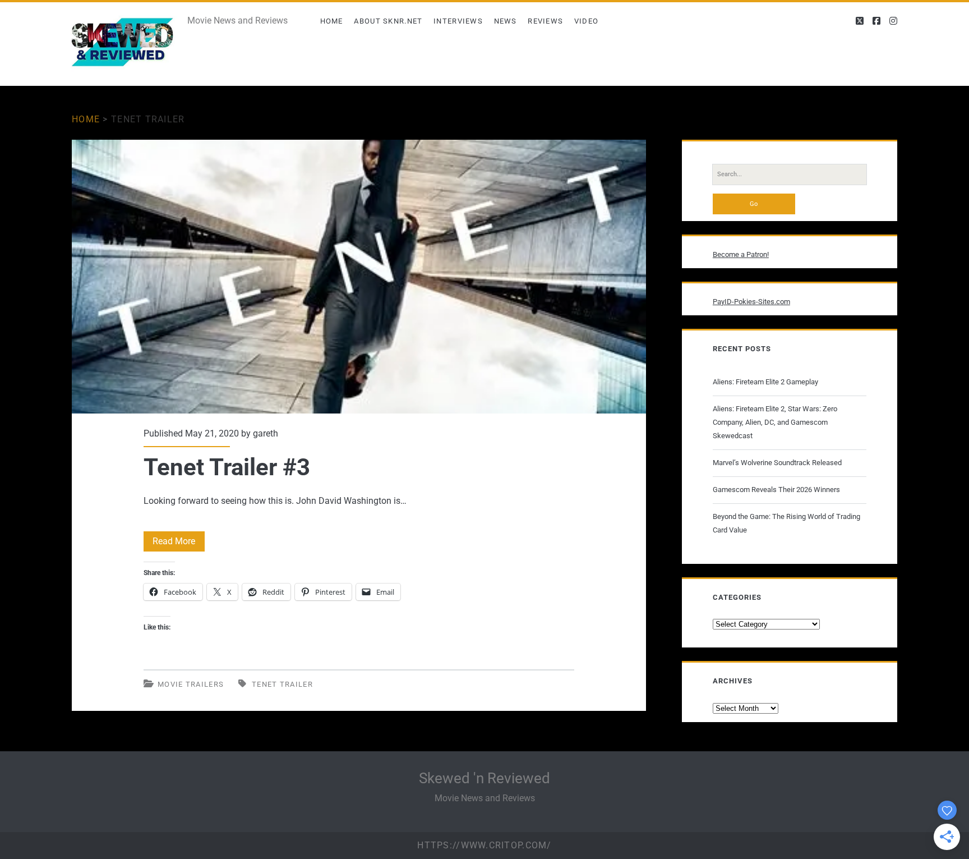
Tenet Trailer (282, 684)
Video (586, 21)
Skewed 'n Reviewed (484, 778)
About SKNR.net (388, 21)
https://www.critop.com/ (484, 845)
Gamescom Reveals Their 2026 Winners (776, 489)
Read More (179, 543)
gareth (265, 433)
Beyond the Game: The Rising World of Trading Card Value (786, 523)
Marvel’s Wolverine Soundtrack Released (777, 462)
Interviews (458, 21)
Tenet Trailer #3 (359, 277)
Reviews (545, 21)
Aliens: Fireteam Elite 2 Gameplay (765, 382)
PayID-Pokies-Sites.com (751, 301)
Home (331, 21)
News (505, 21)
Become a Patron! (741, 254)
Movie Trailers (191, 684)
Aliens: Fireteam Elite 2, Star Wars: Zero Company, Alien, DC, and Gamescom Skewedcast (775, 422)
